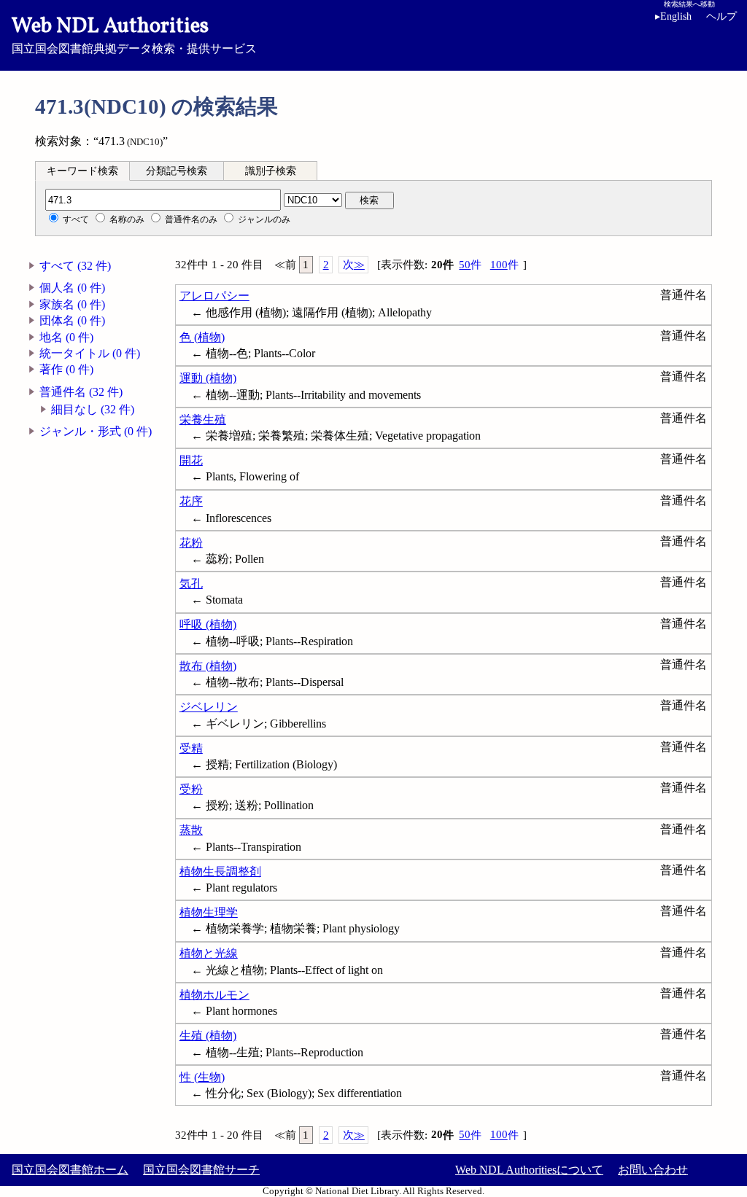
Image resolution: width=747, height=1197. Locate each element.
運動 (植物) (207, 378)
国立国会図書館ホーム (70, 1169)
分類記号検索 (176, 170)
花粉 (191, 543)
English (673, 16)
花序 (191, 501)
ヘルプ (721, 16)
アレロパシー (214, 295)
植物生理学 (208, 912)
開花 (191, 460)
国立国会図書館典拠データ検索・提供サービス (134, 33)
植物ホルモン (214, 995)
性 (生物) (202, 1077)
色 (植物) (202, 337)
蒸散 (191, 830)
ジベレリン (208, 707)
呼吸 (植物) (207, 624)
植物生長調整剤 (220, 871)
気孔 (191, 583)
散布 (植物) (207, 666)
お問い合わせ (653, 1169)
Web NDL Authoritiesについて (529, 1169)
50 (470, 264)
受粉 (191, 789)
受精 (191, 748)
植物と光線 (208, 953)
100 (504, 264)
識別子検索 (270, 170)
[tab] (82, 170)
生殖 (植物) (207, 1035)
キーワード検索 (82, 170)
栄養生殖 (202, 419)
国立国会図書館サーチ (201, 1169)
